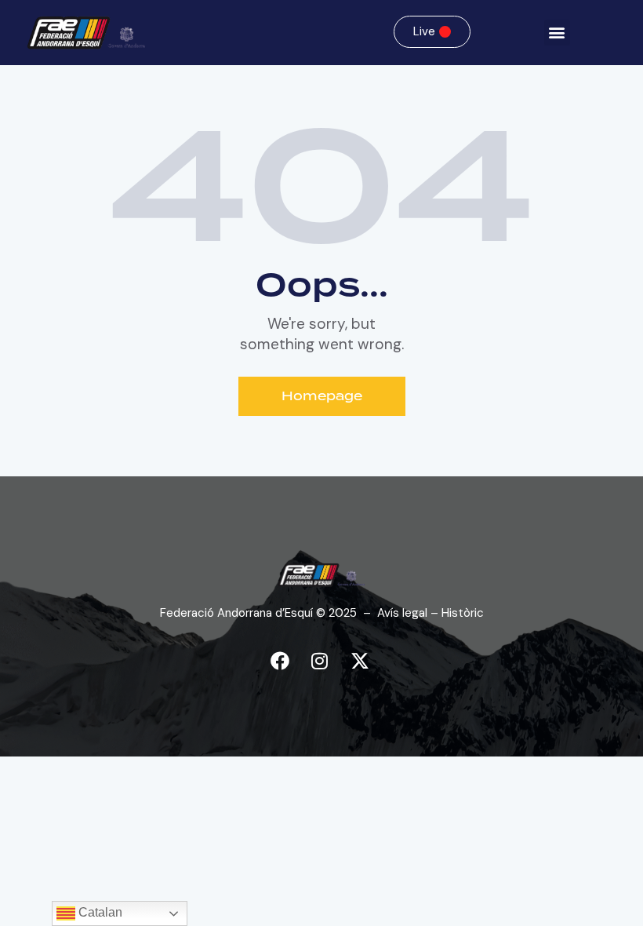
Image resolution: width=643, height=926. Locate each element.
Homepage (322, 396)
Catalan (98, 912)
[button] (557, 33)
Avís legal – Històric (430, 613)
